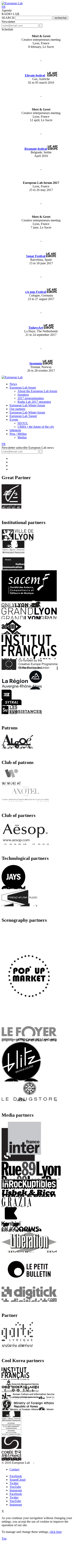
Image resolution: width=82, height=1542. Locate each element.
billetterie (15, 430)
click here (56, 1532)
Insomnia (35, 363)
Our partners (17, 409)
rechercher (61, 17)
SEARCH (8, 17)
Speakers (23, 394)
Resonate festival (35, 148)
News (13, 384)
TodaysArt (35, 327)
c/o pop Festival (35, 292)
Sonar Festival (35, 256)
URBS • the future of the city (36, 426)
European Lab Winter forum (27, 405)
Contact (14, 1469)
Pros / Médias (18, 433)
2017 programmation (31, 398)
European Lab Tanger (23, 416)
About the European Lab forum (37, 391)
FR (4, 6)
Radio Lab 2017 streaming (34, 401)
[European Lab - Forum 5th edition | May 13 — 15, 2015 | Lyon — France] (12, 3)
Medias (22, 437)
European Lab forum (23, 387)
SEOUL (23, 423)
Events (14, 419)
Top (4, 1538)
